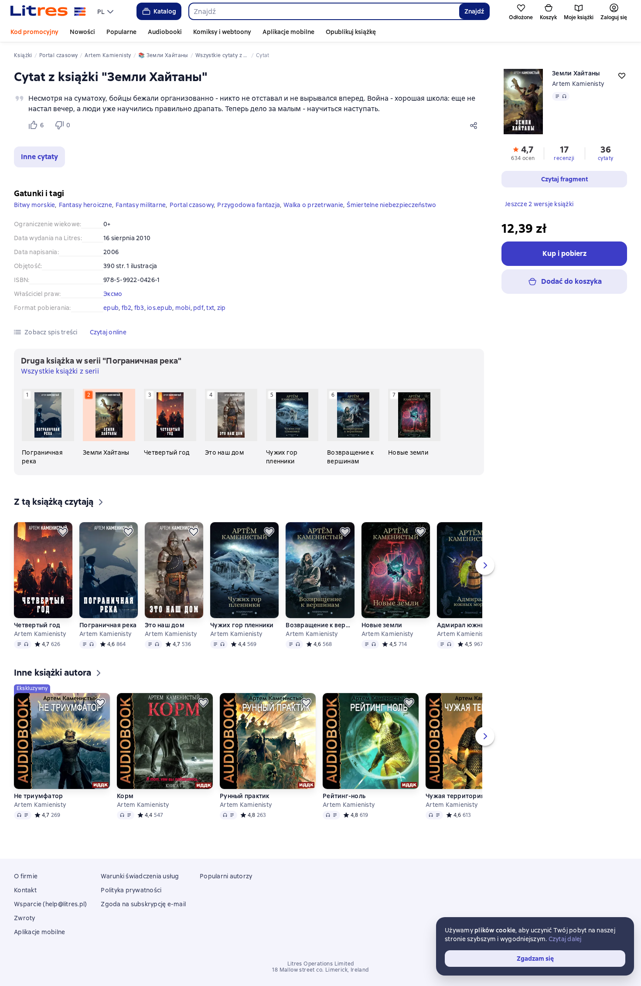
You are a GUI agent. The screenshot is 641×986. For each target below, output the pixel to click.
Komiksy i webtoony (222, 32)
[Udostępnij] (475, 125)
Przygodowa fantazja (248, 205)
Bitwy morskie (34, 205)
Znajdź (474, 11)
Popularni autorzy (226, 876)
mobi (183, 308)
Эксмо (112, 294)
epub (111, 308)
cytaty (605, 158)
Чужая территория (455, 796)
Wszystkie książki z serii (60, 371)
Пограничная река (107, 625)
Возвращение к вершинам (320, 625)
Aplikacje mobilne (288, 32)
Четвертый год (37, 625)
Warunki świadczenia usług (140, 876)
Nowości (82, 32)
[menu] (106, 11)
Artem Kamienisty (578, 84)
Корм (125, 796)
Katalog (164, 11)
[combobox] (323, 11)
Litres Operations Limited (320, 964)
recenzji (564, 158)
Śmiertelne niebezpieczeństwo (391, 205)
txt (210, 308)
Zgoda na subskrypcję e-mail (143, 904)
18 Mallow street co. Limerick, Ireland (320, 970)
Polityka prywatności (131, 890)
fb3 (139, 308)
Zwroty (24, 918)
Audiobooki (165, 32)
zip (221, 308)
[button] (39, 156)
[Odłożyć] (63, 532)
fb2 (127, 308)
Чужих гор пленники (242, 625)
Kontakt (25, 890)
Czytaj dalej (565, 939)
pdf (198, 308)
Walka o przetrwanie (313, 205)
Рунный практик (244, 796)
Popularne (121, 32)
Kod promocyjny (34, 32)
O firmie (26, 876)
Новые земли (381, 625)
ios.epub (159, 308)
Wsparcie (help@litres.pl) (50, 904)
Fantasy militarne (141, 205)
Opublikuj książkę (351, 32)
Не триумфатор (38, 796)
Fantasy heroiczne (85, 205)
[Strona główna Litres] (48, 11)
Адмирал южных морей (471, 625)
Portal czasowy (192, 205)
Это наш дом (164, 625)
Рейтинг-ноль (344, 796)
